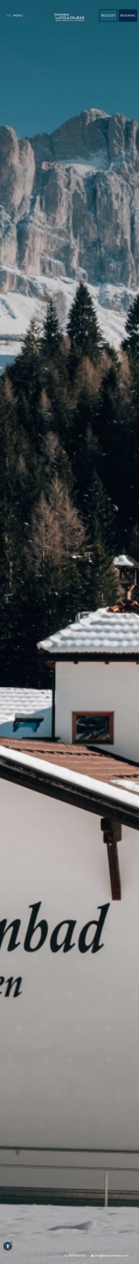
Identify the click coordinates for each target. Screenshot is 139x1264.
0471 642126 (76, 1255)
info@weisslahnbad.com (112, 1255)
